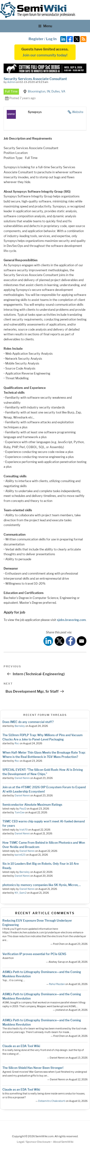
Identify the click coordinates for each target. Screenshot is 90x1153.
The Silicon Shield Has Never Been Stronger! (32, 1068)
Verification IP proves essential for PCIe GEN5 (34, 954)
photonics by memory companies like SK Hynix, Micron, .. (41, 885)
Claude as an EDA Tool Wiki (21, 1046)
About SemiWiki (63, 1141)
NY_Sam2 (20, 892)
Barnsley (20, 726)
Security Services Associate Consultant (35, 79)
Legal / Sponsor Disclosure (34, 1141)
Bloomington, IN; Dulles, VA (46, 91)
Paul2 (22, 808)
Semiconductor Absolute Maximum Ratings (32, 804)
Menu (47, 26)
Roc (17, 743)
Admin (11, 82)
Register (36, 39)
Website (77, 112)
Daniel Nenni (22, 778)
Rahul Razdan (57, 984)
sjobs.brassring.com (71, 620)
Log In (51, 39)
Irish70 (23, 829)
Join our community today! (45, 55)
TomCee (19, 812)
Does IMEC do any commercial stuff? (28, 722)
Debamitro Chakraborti (51, 1101)
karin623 (20, 854)
